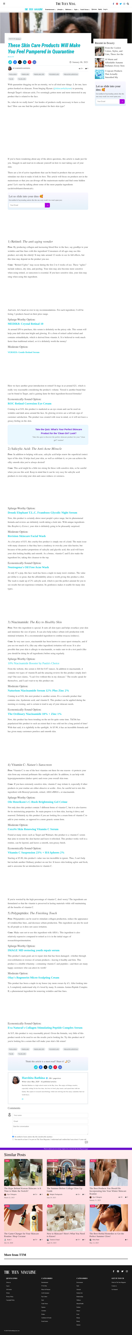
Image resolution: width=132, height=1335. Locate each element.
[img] (4, 4)
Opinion (43, 1307)
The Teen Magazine (33, 10)
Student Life (79, 1293)
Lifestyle (79, 1289)
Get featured (115, 1289)
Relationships (80, 1296)
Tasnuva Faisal (55, 1240)
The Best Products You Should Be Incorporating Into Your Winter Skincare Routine (108, 1191)
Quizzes (94, 9)
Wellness (79, 1300)
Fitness (78, 1310)
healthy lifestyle (71, 74)
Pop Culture (44, 1296)
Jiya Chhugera (11, 1194)
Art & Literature (45, 1293)
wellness (13, 74)
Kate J (9, 1240)
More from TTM (15, 1254)
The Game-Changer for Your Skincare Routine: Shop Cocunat (21, 1235)
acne (11, 79)
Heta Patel (96, 1240)
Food (78, 1314)
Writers (8, 1293)
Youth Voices (44, 1303)
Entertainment (44, 1282)
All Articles (9, 1289)
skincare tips (39, 74)
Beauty (111, 43)
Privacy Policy (9, 1296)
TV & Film (44, 1286)
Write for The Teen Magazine (119, 1282)
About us (8, 1282)
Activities (43, 1310)
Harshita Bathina (22, 68)
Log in (105, 9)
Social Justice (44, 1321)
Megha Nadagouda (56, 1194)
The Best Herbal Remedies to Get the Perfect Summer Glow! (107, 1235)
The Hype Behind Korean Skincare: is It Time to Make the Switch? (22, 1189)
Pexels (18, 39)
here (86, 1149)
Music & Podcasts (45, 1289)
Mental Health (80, 1303)
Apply (100, 9)
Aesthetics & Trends (46, 1318)
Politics (43, 1314)
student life (54, 74)
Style (42, 1300)
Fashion (78, 1307)
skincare (25, 74)
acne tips (22, 79)
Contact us (114, 1286)
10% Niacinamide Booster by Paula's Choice (33, 663)
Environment (80, 1282)
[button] (10, 62)
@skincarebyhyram (62, 88)
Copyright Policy (10, 1300)
